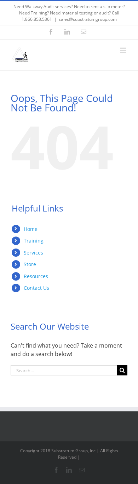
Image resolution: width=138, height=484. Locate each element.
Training (34, 240)
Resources (36, 276)
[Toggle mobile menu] (123, 50)
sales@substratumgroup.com (88, 19)
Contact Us (36, 287)
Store (30, 264)
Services (33, 252)
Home (31, 229)
